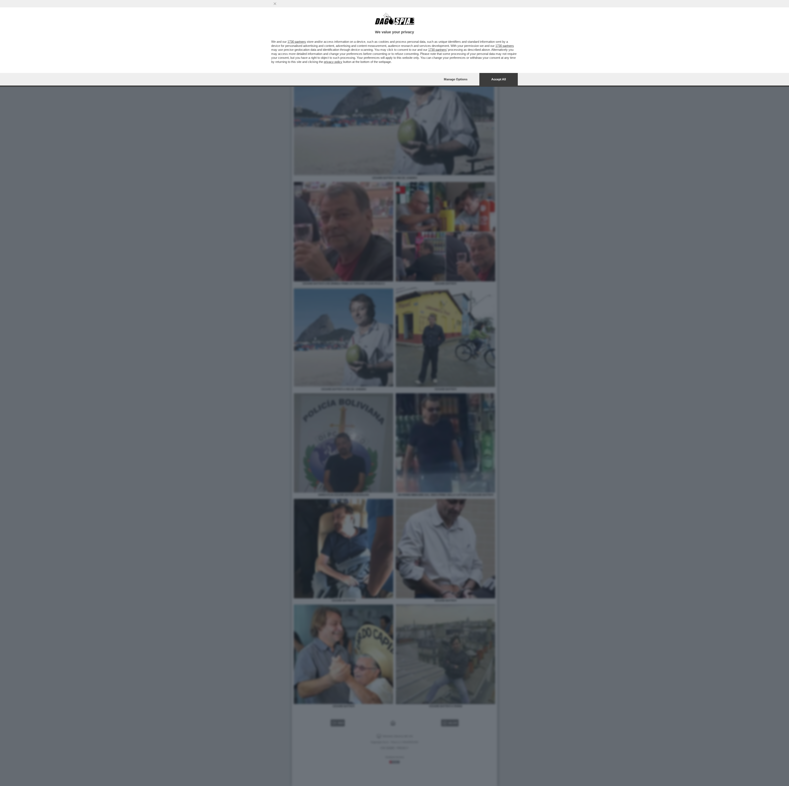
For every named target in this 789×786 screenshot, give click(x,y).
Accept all (498, 79)
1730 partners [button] (296, 41)
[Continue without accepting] (275, 3)
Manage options (455, 79)
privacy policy (333, 62)
